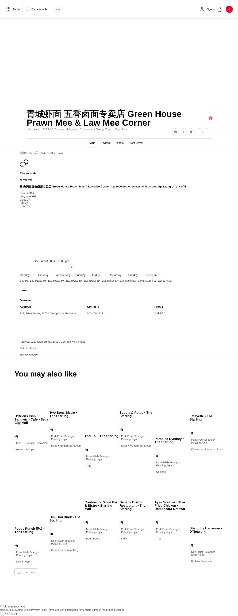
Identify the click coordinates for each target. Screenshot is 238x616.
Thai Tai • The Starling (101, 436)
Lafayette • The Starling (201, 417)
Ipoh (112, 609)
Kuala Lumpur (93, 609)
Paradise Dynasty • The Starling (169, 440)
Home (3, 609)
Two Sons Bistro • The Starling (63, 414)
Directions (30, 153)
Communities (23, 609)
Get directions (28, 348)
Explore (11, 609)
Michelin (24, 354)
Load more (28, 572)
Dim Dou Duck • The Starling (64, 518)
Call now (45, 153)
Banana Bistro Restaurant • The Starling (132, 505)
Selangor (120, 609)
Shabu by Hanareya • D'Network (206, 529)
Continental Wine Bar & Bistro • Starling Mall (101, 505)
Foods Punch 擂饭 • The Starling (29, 530)
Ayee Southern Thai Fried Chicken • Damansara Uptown (170, 505)
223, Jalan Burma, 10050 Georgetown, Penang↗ (48, 313)
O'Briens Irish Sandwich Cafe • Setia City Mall (31, 419)
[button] (219, 9)
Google (33, 354)
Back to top (11, 613)
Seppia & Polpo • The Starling (136, 414)
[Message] (199, 132)
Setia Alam (78, 609)
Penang (105, 609)
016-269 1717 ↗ (96, 313)
